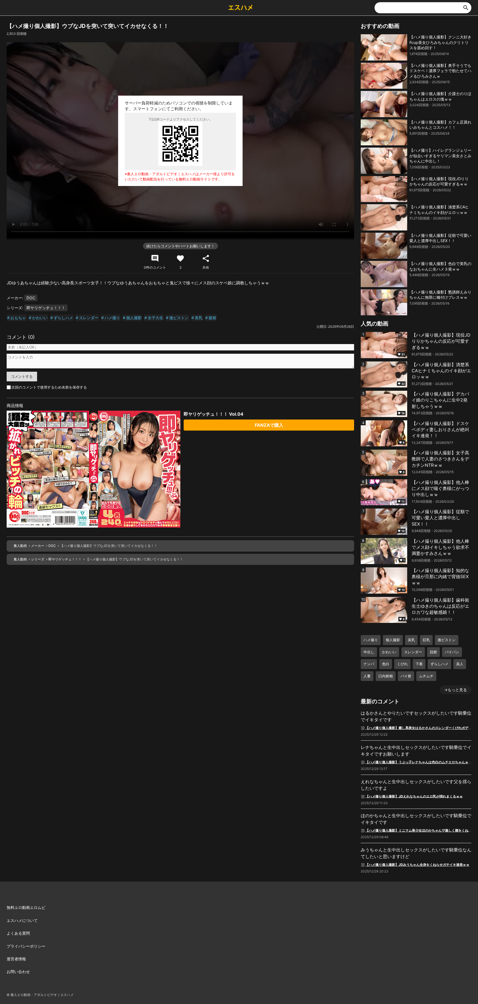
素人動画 (20, 546)
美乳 (198, 317)
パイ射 (406, 676)
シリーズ (37, 559)
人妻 (367, 676)
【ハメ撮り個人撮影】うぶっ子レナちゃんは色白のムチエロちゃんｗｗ (418, 762)
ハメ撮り (112, 317)
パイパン (452, 652)
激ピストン (179, 317)
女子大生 (155, 317)
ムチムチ (426, 676)
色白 (385, 664)
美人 (459, 664)
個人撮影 (134, 317)
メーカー (37, 546)
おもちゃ (18, 317)
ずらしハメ (63, 317)
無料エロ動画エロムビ (26, 907)
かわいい (40, 317)
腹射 (212, 317)
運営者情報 (16, 958)
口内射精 (385, 676)
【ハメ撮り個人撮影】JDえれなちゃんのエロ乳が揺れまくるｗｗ (414, 796)
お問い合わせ (18, 971)
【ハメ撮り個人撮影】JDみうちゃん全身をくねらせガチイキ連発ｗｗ (417, 865)
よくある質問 (18, 933)
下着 (419, 664)
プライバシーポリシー (26, 946)
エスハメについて (22, 920)
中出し (368, 652)
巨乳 (426, 640)
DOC (31, 297)
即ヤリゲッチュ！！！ (46, 307)
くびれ (402, 664)
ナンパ (368, 664)
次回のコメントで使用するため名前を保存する (49, 387)
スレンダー (88, 317)
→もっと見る (455, 689)
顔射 (433, 652)
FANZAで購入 (269, 425)
